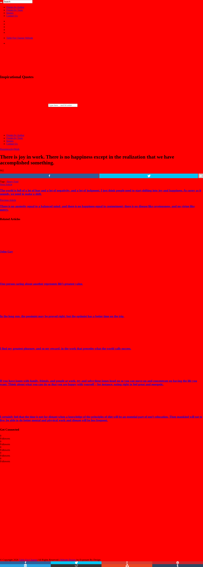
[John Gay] (21, 245)
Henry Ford (12, 181)
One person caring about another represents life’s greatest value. (41, 283)
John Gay (6, 251)
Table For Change (28, 559)
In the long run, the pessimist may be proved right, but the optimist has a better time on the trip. (62, 316)
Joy (12, 149)
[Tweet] (148, 176)
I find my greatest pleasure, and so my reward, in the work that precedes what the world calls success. (65, 348)
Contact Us (12, 15)
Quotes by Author (15, 7)
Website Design (68, 559)
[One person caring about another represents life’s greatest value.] (21, 277)
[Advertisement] (24, 510)
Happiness (5, 149)
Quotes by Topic (14, 10)
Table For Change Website (19, 38)
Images (9, 13)
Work (17, 149)
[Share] (49, 176)
